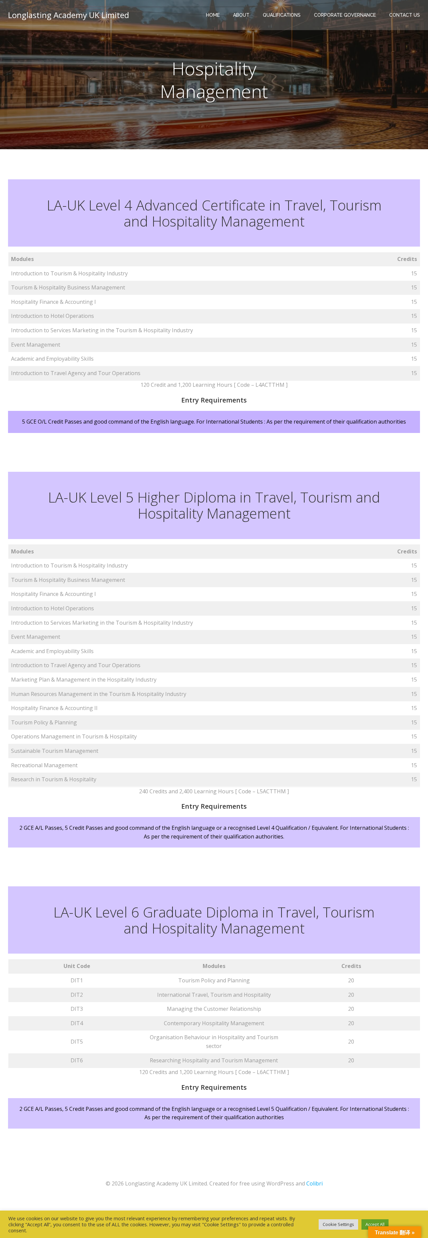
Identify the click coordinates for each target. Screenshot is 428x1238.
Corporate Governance (345, 15)
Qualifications (282, 15)
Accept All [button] (375, 1224)
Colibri (314, 1183)
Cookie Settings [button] (338, 1224)
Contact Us (404, 15)
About (241, 15)
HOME (213, 15)
